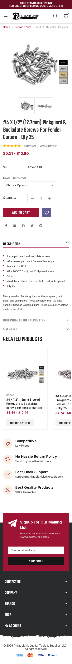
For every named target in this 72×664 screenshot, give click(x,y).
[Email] (14, 225)
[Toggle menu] (5, 16)
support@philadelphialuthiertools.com (39, 476)
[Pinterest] (40, 225)
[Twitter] (32, 225)
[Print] (23, 225)
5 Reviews (30, 145)
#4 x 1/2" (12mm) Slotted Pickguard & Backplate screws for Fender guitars (24, 403)
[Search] (55, 16)
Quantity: (9, 198)
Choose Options (20, 423)
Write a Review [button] (48, 146)
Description (12, 244)
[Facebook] (6, 225)
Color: (14, 178)
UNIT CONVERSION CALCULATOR (24, 320)
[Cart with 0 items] (66, 16)
